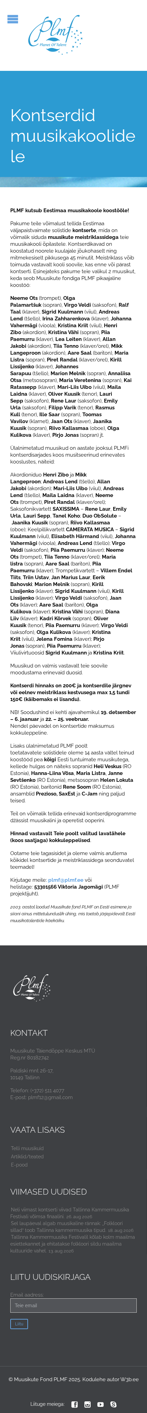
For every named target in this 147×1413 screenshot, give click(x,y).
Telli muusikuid (27, 1148)
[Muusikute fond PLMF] (56, 35)
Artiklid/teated (27, 1156)
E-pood (19, 1165)
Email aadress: (27, 1295)
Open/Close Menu (13, 19)
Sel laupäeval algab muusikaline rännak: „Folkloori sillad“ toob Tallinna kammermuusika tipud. (66, 1227)
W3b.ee (129, 1379)
